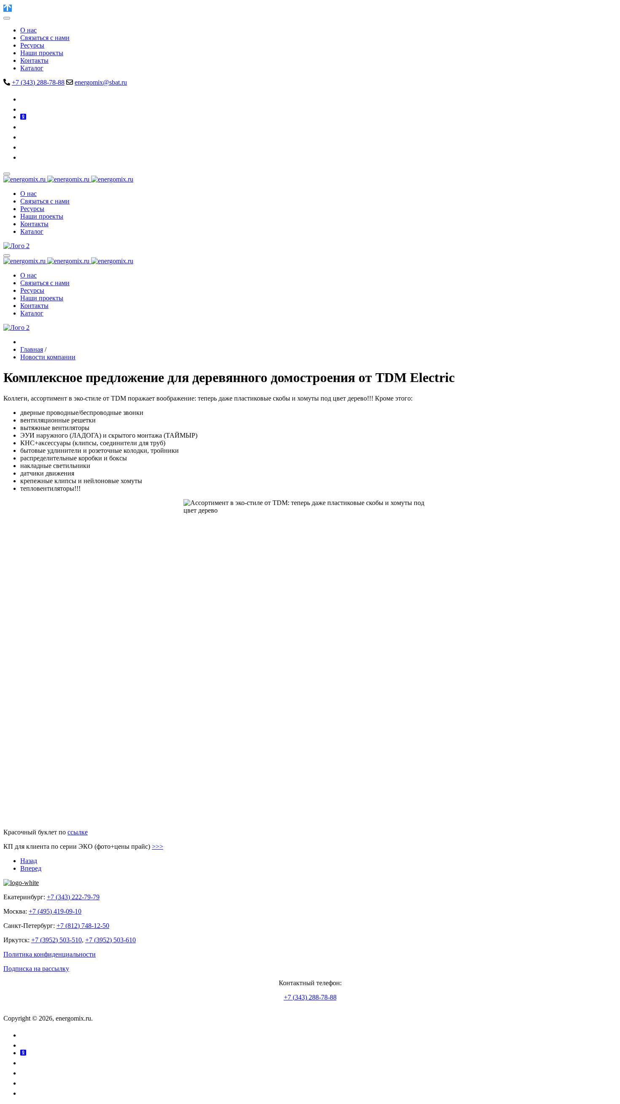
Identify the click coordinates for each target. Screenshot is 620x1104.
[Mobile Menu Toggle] (6, 18)
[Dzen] (24, 147)
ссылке (77, 832)
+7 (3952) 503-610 (110, 940)
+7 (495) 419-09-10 (55, 911)
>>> (157, 846)
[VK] (25, 99)
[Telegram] (24, 109)
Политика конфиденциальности (49, 954)
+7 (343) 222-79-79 (73, 897)
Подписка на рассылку (36, 968)
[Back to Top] (7, 8)
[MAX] (24, 157)
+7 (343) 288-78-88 (38, 82)
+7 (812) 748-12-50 (83, 925)
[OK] (23, 116)
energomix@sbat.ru (101, 82)
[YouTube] (25, 127)
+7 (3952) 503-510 (56, 940)
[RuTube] (24, 137)
